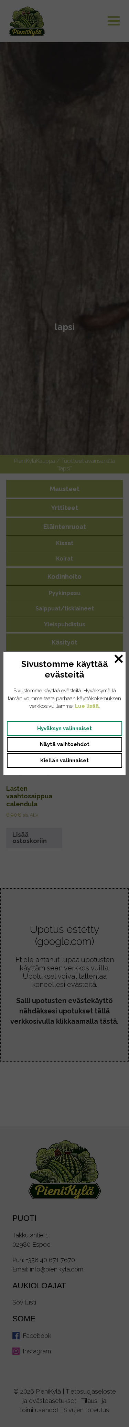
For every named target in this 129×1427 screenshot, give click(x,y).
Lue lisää (87, 706)
